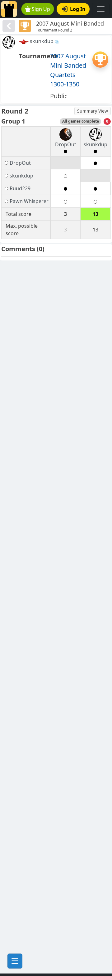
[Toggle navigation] (101, 9)
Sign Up (41, 9)
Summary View (92, 111)
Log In (78, 9)
